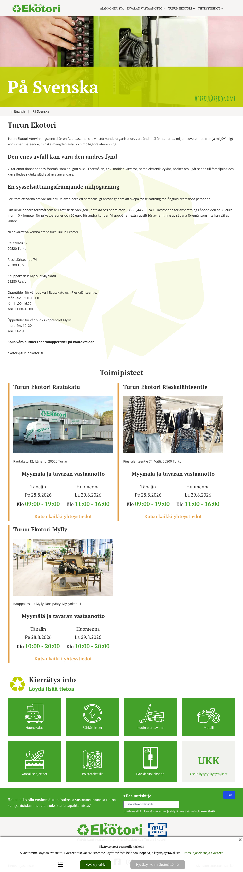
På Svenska (40, 111)
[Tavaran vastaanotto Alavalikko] (164, 8)
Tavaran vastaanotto (144, 8)
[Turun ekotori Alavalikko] (194, 8)
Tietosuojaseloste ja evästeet (202, 853)
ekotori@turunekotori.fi (25, 353)
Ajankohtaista (112, 8)
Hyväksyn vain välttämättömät (157, 864)
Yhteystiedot (209, 8)
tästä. (211, 811)
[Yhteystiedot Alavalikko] (222, 8)
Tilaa (229, 795)
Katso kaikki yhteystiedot (63, 516)
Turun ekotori (180, 8)
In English (17, 111)
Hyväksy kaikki (95, 864)
